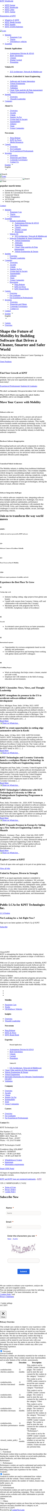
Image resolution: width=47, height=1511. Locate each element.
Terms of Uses (10, 1187)
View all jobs (5, 868)
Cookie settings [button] (6, 1303)
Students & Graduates (28, 386)
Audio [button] (15, 1239)
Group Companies (12, 1104)
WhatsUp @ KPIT (12, 20)
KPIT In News (20, 287)
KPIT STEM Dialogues (14, 27)
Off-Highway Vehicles (13, 1009)
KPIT (39, 1179)
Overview (8, 325)
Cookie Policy (10, 1192)
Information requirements (14, 1164)
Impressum (9, 1162)
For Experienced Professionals (16, 1118)
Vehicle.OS (14, 234)
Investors (8, 153)
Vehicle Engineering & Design (16, 1072)
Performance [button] (5, 1461)
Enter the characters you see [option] (21, 1236)
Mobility (8, 35)
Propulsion (14, 1058)
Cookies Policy (6, 1294)
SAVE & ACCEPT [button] (7, 1508)
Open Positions (6, 362)
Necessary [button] (4, 1349)
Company (8, 101)
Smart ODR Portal (7, 1169)
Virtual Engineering (12, 1074)
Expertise (8, 44)
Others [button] (2, 1499)
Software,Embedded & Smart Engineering (26, 238)
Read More (4, 721)
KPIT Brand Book (21, 289)
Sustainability (10, 1099)
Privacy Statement (7, 1297)
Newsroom (14, 282)
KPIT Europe (10, 5)
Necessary (7, 1351)
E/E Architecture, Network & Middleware (26, 1068)
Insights (8, 94)
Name (9, 1207)
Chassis (12, 1054)
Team (7, 1102)
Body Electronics (16, 1052)
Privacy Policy (10, 1190)
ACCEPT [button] (4, 1305)
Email (8, 1221)
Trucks (7, 1007)
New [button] (9, 1239)
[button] (26, 167)
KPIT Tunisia (10, 12)
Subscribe (3, 927)
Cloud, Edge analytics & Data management (21, 1070)
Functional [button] (4, 1449)
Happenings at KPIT (8, 16)
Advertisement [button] (5, 1485)
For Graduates (10, 1116)
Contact (3, 206)
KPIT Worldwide (6, 1)
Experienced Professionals (10, 386)
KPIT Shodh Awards (13, 22)
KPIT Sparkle (10, 24)
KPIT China (9, 10)
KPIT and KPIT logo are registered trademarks (18, 1179)
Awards (8, 1093)
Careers (8, 144)
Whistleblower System (13, 1160)
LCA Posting (5, 913)
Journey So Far (10, 1097)
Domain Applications (18, 221)
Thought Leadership (12, 1021)
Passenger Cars (10, 1005)
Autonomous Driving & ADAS (22, 1049)
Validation (9, 1081)
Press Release (19, 284)
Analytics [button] (3, 1472)
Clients (7, 1095)
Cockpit (13, 1056)
